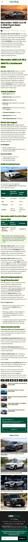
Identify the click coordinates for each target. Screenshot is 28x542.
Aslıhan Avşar (6, 30)
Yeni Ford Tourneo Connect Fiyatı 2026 (16, 390)
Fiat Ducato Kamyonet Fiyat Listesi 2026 (16, 410)
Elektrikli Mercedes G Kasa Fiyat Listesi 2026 (13, 509)
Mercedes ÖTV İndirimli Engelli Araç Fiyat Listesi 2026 (12, 454)
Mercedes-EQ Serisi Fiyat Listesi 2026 (11, 473)
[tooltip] (3, 380)
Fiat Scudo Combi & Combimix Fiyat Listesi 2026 (17, 404)
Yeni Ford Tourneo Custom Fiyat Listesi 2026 (17, 384)
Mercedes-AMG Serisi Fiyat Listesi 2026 (12, 491)
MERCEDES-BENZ (15, 30)
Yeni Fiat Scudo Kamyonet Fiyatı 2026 (17, 397)
